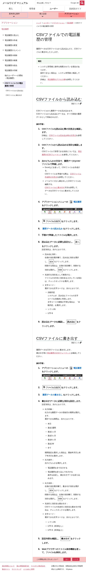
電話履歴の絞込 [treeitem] (11, 65)
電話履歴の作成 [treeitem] (11, 40)
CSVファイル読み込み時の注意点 (62, 135)
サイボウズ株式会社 (38, 566)
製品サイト (6, 569)
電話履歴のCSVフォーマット (59, 353)
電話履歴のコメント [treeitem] (13, 50)
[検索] (82, 3)
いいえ (76, 559)
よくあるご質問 (28, 569)
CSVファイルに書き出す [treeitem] (14, 95)
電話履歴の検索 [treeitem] (11, 60)
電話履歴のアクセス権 (56, 79)
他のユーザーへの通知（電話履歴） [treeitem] (14, 77)
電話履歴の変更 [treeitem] (11, 45)
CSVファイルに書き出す (55, 187)
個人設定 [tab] (43, 14)
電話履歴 (5, 29)
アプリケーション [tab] (71, 14)
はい (67, 559)
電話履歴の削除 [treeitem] (11, 55)
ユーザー (46, 23)
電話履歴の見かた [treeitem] (12, 35)
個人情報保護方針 (23, 566)
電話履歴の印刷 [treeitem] (11, 70)
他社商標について (8, 566)
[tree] (16, 297)
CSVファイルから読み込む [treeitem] (14, 90)
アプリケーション (9, 23)
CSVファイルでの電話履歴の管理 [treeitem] (14, 84)
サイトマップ (16, 569)
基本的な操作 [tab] (14, 14)
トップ (38, 23)
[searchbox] (57, 3)
